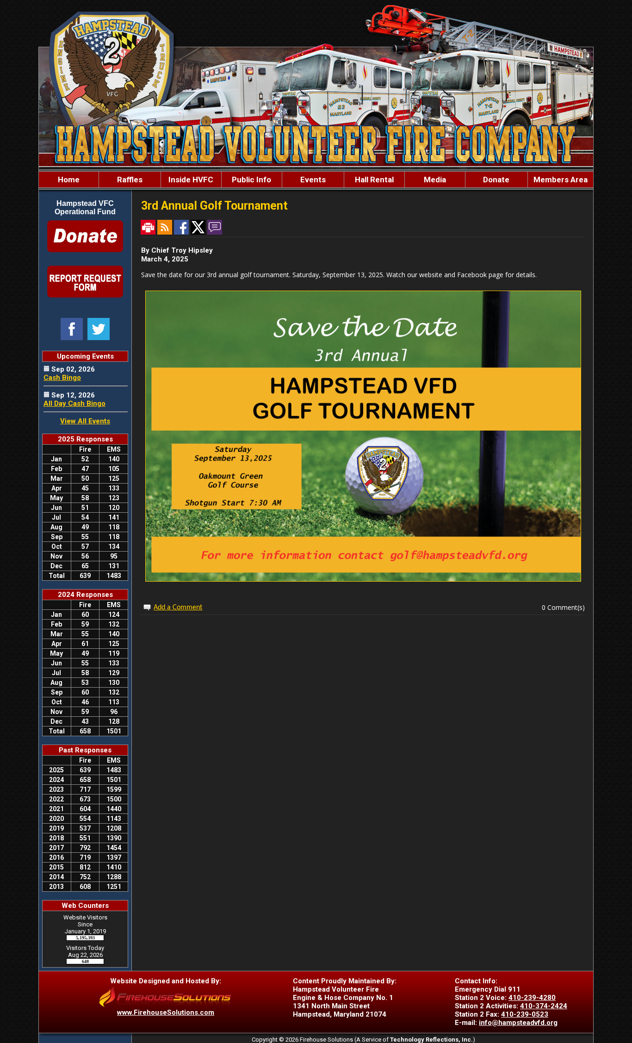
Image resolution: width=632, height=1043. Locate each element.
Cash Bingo (62, 377)
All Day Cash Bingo (74, 403)
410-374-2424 (543, 1006)
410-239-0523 (524, 1014)
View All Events (85, 421)
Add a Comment (178, 607)
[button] (130, 179)
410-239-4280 (532, 997)
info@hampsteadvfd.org (518, 1022)
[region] (316, 179)
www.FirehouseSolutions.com (165, 1012)
